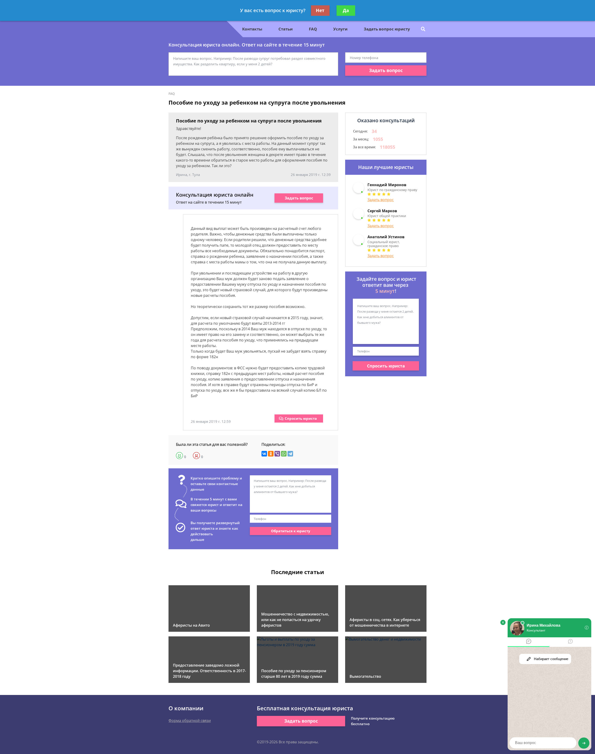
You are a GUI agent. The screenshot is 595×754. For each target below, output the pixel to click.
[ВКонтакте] (264, 453)
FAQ (313, 29)
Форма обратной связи (190, 720)
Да (346, 10)
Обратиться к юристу (290, 531)
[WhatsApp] (284, 453)
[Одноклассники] (271, 453)
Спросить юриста (301, 418)
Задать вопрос (386, 70)
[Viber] (277, 453)
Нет (320, 10)
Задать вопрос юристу (387, 29)
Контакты (252, 29)
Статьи (285, 29)
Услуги (340, 29)
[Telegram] (290, 453)
